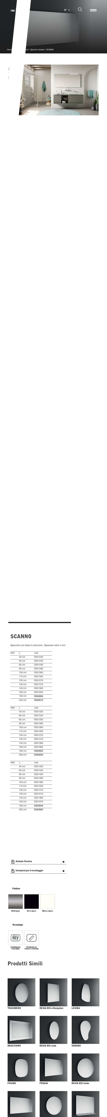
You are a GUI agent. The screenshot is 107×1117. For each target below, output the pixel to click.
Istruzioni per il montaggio (29, 871)
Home (9, 50)
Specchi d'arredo (37, 50)
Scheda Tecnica (24, 862)
